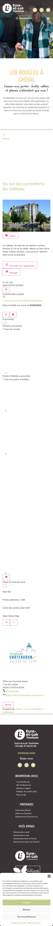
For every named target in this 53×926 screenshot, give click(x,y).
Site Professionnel (23, 785)
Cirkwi (19, 709)
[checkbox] (29, 353)
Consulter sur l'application (22, 265)
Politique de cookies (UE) (26, 791)
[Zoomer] (6, 622)
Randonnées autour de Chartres (26, 842)
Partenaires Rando (23, 810)
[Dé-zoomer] (13, 622)
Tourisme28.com (23, 782)
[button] (49, 876)
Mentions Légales (34, 923)
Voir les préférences (26, 917)
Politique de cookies (18, 923)
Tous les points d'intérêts (16, 379)
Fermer (8, 704)
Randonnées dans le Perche (25, 839)
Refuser (26, 909)
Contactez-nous (26, 753)
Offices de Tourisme (23, 813)
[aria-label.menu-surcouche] (13, 315)
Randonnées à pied (21, 832)
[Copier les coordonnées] (6, 290)
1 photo (12, 236)
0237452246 (12, 691)
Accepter (26, 902)
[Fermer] (5, 323)
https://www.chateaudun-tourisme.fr (24, 695)
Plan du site (21, 795)
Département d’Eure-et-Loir (26, 817)
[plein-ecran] (6, 315)
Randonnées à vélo (21, 835)
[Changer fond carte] (6, 577)
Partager (13, 272)
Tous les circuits (12, 329)
